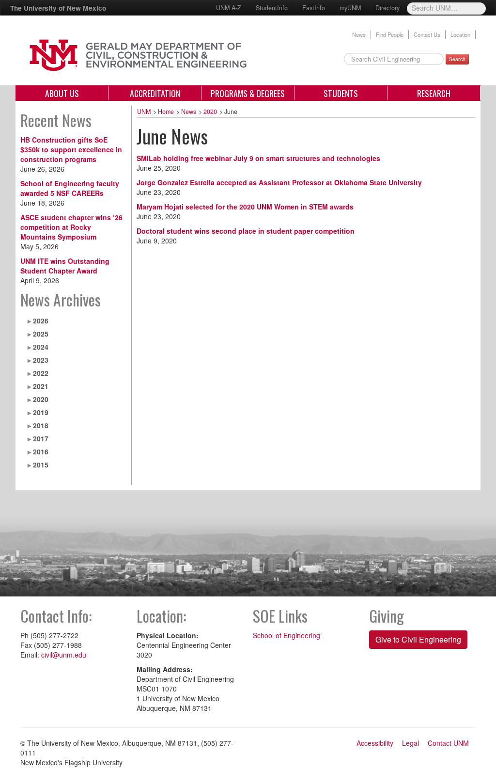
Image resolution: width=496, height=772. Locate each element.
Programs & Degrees (248, 93)
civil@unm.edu (63, 654)
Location (460, 34)
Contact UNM (448, 743)
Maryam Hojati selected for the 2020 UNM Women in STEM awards (245, 206)
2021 (40, 386)
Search (457, 59)
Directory (387, 7)
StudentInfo (272, 7)
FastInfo (313, 7)
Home (166, 111)
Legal (410, 743)
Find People (389, 34)
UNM (144, 111)
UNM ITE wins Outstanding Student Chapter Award (64, 265)
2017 (40, 438)
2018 (40, 425)
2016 (40, 451)
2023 (40, 360)
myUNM (350, 7)
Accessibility (374, 743)
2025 (40, 333)
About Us (62, 93)
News (359, 34)
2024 (40, 347)
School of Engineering (286, 635)
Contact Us (427, 34)
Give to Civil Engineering (418, 639)
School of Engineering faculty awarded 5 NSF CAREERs (69, 188)
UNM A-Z (228, 7)
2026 (40, 320)
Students (341, 93)
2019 (40, 412)
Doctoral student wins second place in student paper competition (246, 231)
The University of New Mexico (58, 8)
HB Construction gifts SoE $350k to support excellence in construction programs (71, 149)
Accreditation (155, 93)
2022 (40, 373)
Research (433, 93)
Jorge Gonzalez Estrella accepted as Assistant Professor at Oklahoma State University (279, 182)
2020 (40, 399)
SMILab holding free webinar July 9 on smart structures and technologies (258, 158)
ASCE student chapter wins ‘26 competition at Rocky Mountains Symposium (71, 226)
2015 (40, 464)
